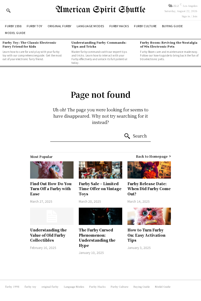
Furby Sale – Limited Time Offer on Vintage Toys (100, 188)
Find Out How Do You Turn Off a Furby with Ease (50, 188)
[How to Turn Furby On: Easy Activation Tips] (149, 216)
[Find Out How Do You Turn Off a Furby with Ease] (52, 170)
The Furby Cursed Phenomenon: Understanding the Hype (97, 237)
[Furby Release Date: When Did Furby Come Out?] (149, 170)
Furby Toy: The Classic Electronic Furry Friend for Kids (29, 44)
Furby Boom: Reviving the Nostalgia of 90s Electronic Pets (168, 44)
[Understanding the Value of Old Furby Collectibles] (52, 216)
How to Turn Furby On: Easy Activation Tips (146, 235)
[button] (8, 10)
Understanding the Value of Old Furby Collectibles (48, 235)
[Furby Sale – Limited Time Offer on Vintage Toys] (100, 170)
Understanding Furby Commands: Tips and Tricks (98, 44)
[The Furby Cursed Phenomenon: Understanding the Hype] (100, 216)
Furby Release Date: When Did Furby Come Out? (149, 188)
